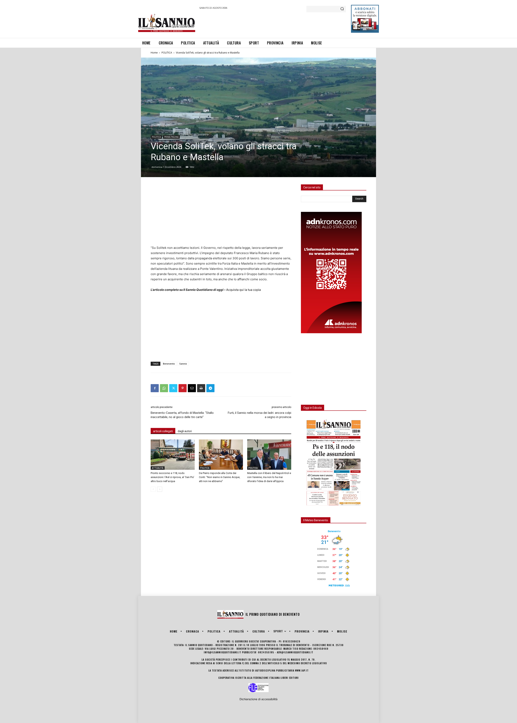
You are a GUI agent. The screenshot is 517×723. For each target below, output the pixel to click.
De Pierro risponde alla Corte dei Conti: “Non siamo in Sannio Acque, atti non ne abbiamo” (219, 477)
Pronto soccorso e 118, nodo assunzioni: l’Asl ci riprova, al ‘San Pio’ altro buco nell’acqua (172, 477)
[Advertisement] (272, 23)
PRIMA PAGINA (171, 137)
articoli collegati (163, 431)
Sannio (183, 363)
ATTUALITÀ (157, 468)
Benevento (169, 363)
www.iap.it (302, 670)
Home (154, 52)
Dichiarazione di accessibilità (258, 699)
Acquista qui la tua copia (243, 290)
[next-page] (159, 489)
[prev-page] (153, 489)
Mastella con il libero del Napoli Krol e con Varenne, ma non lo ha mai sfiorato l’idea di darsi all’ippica (269, 477)
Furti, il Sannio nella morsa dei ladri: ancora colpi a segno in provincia (259, 415)
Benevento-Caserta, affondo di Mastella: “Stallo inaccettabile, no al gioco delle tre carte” (182, 415)
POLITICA (167, 52)
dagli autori (185, 431)
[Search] (342, 9)
